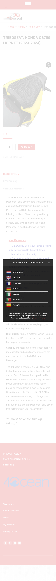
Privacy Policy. (39, 318)
